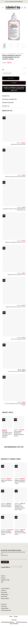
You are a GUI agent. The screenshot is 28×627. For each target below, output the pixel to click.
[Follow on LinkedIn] (21, 566)
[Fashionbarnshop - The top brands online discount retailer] (13, 8)
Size (3, 69)
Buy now (14, 82)
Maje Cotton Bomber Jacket (6, 481)
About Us (3, 577)
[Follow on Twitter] (18, 566)
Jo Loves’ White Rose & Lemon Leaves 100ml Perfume (15, 404)
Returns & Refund (5, 598)
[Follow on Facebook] (12, 566)
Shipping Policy (4, 594)
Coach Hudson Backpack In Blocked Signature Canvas (19, 434)
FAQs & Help (4, 592)
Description (5, 95)
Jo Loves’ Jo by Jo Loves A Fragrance (16, 371)
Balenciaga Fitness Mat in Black (18, 144)
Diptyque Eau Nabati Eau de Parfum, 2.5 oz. (15, 242)
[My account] (22, 7)
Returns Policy (4, 596)
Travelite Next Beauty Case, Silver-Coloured (15, 176)
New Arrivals (20, 53)
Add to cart (11, 78)
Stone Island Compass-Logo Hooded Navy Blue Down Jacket (20, 507)
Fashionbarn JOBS (5, 579)
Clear (24, 68)
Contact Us (3, 590)
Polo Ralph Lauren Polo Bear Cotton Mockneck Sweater (7, 435)
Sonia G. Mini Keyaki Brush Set (18, 339)
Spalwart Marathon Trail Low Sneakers (6, 505)
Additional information (9, 99)
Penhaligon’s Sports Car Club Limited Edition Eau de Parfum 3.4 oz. (14, 209)
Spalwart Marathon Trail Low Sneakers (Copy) (20, 482)
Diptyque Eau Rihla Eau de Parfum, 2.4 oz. (15, 306)
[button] (3, 7)
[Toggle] (26, 96)
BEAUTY (4, 53)
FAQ (2, 581)
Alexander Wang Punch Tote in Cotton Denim (20, 533)
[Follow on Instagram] (15, 566)
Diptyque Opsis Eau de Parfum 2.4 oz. (16, 274)
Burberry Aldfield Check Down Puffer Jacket (6, 533)
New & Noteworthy (12, 53)
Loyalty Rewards (4, 608)
